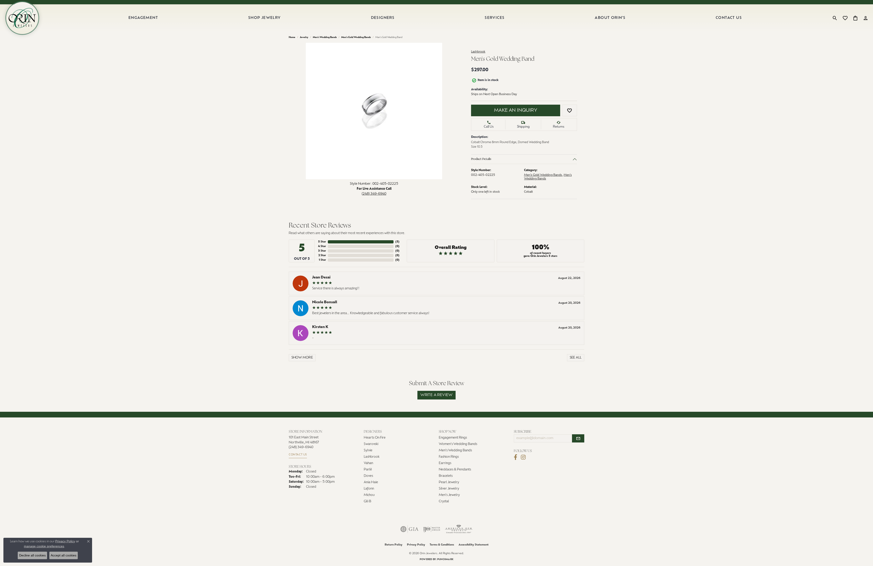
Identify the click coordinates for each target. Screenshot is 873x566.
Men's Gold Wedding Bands (356, 37)
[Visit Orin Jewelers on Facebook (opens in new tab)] (515, 457)
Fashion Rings (449, 457)
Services (494, 18)
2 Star (322, 255)
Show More (302, 357)
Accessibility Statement (474, 544)
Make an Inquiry (515, 110)
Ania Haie (371, 482)
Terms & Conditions (442, 544)
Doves (368, 476)
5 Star (322, 241)
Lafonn (369, 488)
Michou (369, 495)
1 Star (322, 260)
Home (292, 37)
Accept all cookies (63, 555)
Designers (383, 18)
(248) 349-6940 (374, 193)
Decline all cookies (32, 555)
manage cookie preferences (44, 546)
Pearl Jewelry (449, 482)
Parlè (368, 469)
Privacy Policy (416, 544)
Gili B (367, 501)
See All (576, 357)
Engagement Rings (453, 438)
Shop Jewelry (264, 18)
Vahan (368, 463)
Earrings (445, 463)
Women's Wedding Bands (458, 444)
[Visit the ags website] (459, 529)
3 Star (322, 251)
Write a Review (436, 395)
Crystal (444, 501)
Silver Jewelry (449, 488)
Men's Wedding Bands (325, 37)
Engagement (143, 18)
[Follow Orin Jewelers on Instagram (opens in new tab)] (523, 457)
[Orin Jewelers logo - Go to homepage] (22, 18)
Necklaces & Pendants (455, 469)
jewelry (304, 37)
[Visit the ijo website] (431, 529)
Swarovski (371, 444)
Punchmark (445, 559)
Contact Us (729, 18)
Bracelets (446, 476)
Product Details (481, 159)
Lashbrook (478, 51)
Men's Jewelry (449, 495)
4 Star (322, 246)
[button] (835, 18)
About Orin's (610, 18)
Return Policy (393, 544)
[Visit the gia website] (409, 529)
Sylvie (368, 450)
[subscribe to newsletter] (578, 438)
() (397, 241)
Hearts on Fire (375, 438)
